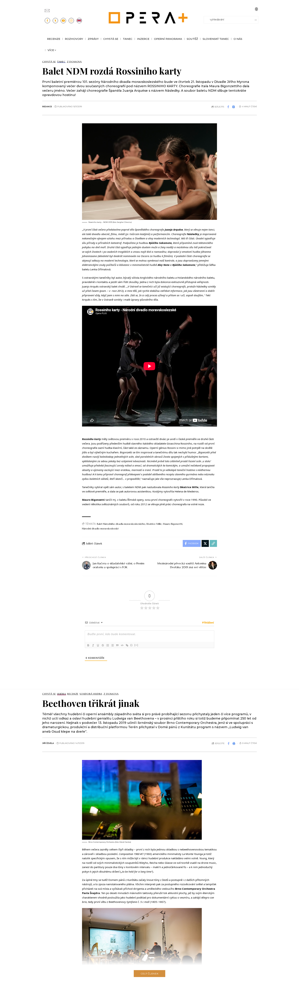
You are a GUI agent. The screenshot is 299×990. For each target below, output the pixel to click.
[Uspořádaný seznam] (107, 645)
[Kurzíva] (93, 645)
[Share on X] (205, 543)
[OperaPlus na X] (55, 20)
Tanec (61, 62)
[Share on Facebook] (228, 106)
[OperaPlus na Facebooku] (47, 20)
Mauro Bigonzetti (172, 523)
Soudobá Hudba (91, 694)
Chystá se (49, 62)
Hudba (61, 694)
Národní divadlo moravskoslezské (100, 528)
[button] (256, 9)
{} (131, 645)
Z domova (74, 62)
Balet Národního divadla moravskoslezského (121, 523)
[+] (136, 645)
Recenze (72, 694)
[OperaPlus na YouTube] (63, 20)
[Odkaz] (127, 645)
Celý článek (149, 973)
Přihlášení (207, 622)
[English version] (79, 20)
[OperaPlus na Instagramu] (71, 20)
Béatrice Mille (154, 523)
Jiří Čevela (48, 743)
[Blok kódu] (122, 645)
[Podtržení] (98, 645)
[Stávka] (102, 645)
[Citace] (117, 645)
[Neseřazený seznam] (112, 645)
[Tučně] (88, 645)
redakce (47, 106)
